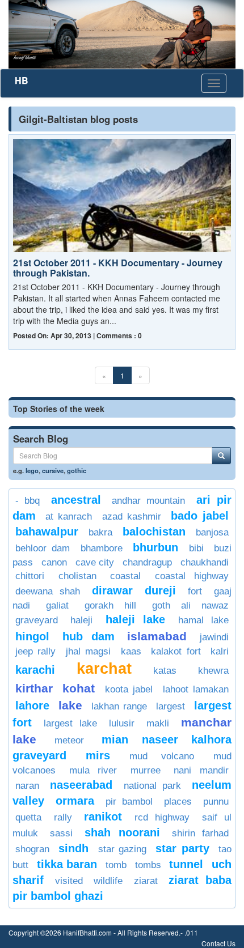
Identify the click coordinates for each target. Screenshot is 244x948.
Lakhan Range (119, 706)
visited (69, 880)
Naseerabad (81, 785)
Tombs (148, 865)
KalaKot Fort (175, 651)
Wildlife (108, 880)
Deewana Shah (47, 591)
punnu (216, 801)
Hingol (32, 636)
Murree (146, 770)
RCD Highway (162, 817)
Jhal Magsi (88, 651)
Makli (157, 723)
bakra (100, 532)
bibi (196, 548)
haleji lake (135, 619)
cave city (95, 562)
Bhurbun (155, 547)
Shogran (32, 849)
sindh (73, 848)
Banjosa (212, 532)
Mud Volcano (162, 756)
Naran (27, 785)
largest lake (70, 723)
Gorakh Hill (110, 605)
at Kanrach (68, 516)
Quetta (28, 817)
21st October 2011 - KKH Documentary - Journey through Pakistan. (117, 267)
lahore (32, 705)
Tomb (116, 865)
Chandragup (147, 562)
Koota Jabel (129, 689)
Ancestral (76, 500)
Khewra (213, 670)
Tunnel (186, 864)
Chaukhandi (204, 562)
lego (32, 470)
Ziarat (146, 880)
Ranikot (103, 816)
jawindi (214, 637)
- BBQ (27, 500)
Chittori (29, 576)
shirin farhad (200, 833)
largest (170, 706)
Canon (54, 562)
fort (195, 591)
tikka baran (67, 864)
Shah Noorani (122, 832)
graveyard (36, 620)
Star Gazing (122, 849)
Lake (70, 705)
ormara (75, 800)
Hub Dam (88, 636)
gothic (76, 470)
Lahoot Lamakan (196, 689)
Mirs (98, 755)
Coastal (125, 576)
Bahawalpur (46, 531)
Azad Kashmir (131, 516)
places (178, 801)
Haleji (81, 620)
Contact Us (218, 943)
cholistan (77, 576)
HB (21, 80)
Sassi (61, 833)
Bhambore (102, 548)
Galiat (57, 605)
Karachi (35, 670)
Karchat (104, 668)
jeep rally (35, 651)
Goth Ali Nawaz (190, 605)
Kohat (78, 688)
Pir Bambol (129, 801)
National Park (152, 785)
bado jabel (200, 515)
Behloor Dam (42, 548)
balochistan (154, 531)
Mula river (93, 770)
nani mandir (201, 770)
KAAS (131, 651)
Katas (164, 670)
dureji (160, 590)
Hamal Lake (203, 620)
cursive (53, 470)
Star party (182, 848)
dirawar (112, 590)
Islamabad (157, 636)
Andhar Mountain (148, 500)
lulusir (121, 723)
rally (63, 817)
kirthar (34, 688)
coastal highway (192, 576)
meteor (69, 740)
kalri (220, 651)
